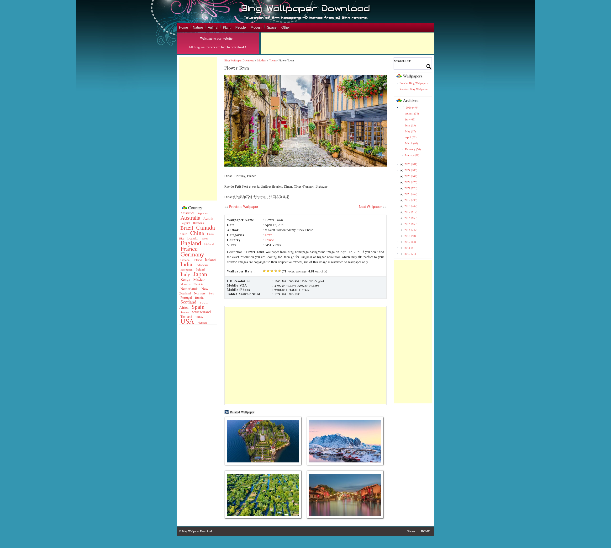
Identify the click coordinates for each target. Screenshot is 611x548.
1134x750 (304, 290)
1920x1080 (306, 281)
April (410, 137)
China (197, 233)
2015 (411, 224)
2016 (411, 218)
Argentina (202, 213)
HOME (425, 531)
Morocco (185, 284)
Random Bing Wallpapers (414, 89)
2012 (410, 242)
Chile (183, 234)
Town (272, 60)
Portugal (186, 297)
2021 (411, 188)
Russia (199, 297)
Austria (208, 218)
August (412, 113)
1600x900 (293, 281)
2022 (411, 182)
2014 (411, 230)
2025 (411, 164)
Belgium (185, 223)
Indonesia (201, 265)
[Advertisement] (347, 43)
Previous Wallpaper (243, 206)
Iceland (210, 259)
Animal (213, 27)
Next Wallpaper (370, 206)
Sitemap (411, 531)
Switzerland (201, 312)
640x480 (314, 285)
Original (319, 281)
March (411, 143)
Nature (198, 27)
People (240, 27)
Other (285, 27)
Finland (209, 244)
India (186, 264)
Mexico (199, 279)
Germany (192, 254)
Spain (198, 306)
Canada (205, 227)
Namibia (198, 284)
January (412, 155)
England (190, 243)
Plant (227, 27)
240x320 (279, 285)
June (410, 125)
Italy (185, 274)
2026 (412, 107)
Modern (256, 27)
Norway (200, 292)
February (413, 149)
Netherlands (189, 288)
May (410, 131)
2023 (411, 176)
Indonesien (186, 269)
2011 (409, 248)
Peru (211, 293)
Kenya (185, 279)
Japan (200, 274)
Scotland (188, 302)
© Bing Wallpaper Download (195, 531)
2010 (410, 253)
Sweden (184, 312)
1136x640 (291, 290)
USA (187, 321)
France (189, 248)
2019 (411, 200)
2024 (411, 170)
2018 (411, 206)
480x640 (291, 285)
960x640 (279, 290)
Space (272, 27)
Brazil (186, 227)
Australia (190, 217)
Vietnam (202, 322)
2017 (411, 212)
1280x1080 (293, 294)
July (410, 119)
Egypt (205, 238)
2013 (410, 236)
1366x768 (280, 281)
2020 (411, 194)
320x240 (302, 285)
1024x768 (280, 294)
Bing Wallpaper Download (239, 60)
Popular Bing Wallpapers (414, 83)
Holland (197, 260)
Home (183, 27)
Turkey (199, 317)
